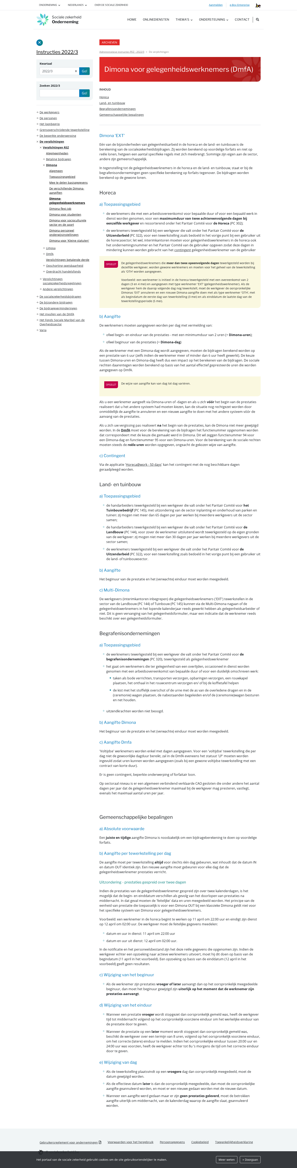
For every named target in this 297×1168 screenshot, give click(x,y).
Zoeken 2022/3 (50, 85)
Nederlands (76, 5)
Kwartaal (46, 63)
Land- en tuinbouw (112, 103)
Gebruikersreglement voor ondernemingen (69, 1142)
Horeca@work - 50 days (143, 464)
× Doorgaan (250, 1160)
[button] (64, 112)
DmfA (125, 430)
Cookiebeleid (200, 1142)
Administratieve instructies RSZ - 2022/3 (121, 52)
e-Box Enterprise (240, 5)
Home (131, 19)
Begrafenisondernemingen (117, 109)
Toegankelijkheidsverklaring (234, 1142)
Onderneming (48, 5)
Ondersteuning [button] (212, 19)
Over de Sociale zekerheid (111, 5)
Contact (242, 19)
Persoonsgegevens (172, 1142)
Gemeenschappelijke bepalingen (121, 115)
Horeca (104, 97)
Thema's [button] (182, 19)
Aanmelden (216, 5)
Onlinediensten (156, 19)
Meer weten (227, 1160)
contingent (182, 250)
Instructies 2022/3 (57, 52)
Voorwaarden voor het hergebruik (130, 1142)
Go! (84, 71)
